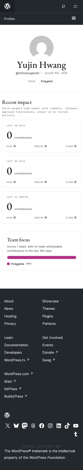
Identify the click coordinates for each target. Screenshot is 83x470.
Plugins (47, 316)
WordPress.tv (17, 360)
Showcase (50, 301)
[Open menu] (76, 6)
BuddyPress (15, 396)
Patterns (49, 323)
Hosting (10, 316)
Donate (50, 352)
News (8, 308)
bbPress (12, 389)
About (9, 301)
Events (47, 345)
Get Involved (52, 337)
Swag (48, 360)
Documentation (16, 345)
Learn (8, 337)
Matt (10, 381)
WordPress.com (18, 374)
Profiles (9, 19)
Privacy (10, 323)
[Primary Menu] (74, 18)
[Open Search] (63, 6)
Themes (48, 308)
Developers (13, 352)
